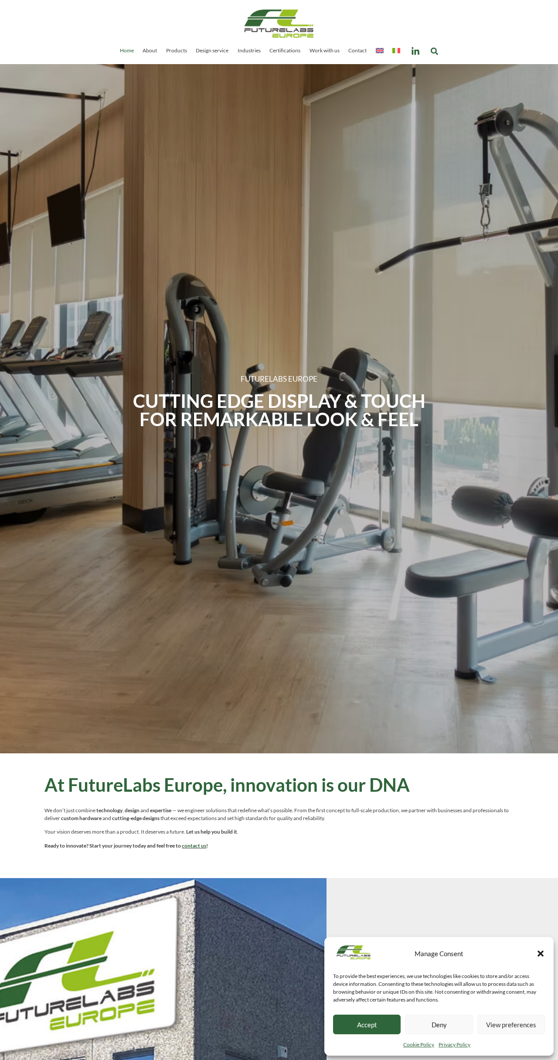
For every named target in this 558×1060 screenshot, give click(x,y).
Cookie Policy (418, 1044)
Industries (249, 50)
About (150, 50)
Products (176, 50)
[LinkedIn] (415, 51)
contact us (194, 845)
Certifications (284, 50)
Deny (439, 1025)
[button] (540, 953)
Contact (357, 50)
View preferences (511, 1025)
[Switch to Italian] (396, 50)
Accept (367, 1025)
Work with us (325, 50)
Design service (212, 50)
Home (127, 50)
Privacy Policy (454, 1044)
